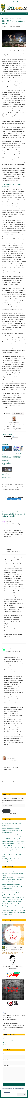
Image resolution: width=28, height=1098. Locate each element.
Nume (7, 1054)
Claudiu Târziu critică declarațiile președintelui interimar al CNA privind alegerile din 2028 (12, 830)
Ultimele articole (18, 413)
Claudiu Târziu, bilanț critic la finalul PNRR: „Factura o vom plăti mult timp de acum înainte (14, 850)
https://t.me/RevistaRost (14, 499)
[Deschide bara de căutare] (26, 13)
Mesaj (7, 1066)
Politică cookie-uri (7, 1092)
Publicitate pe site (7, 1045)
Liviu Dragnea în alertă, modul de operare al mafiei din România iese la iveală (6, 475)
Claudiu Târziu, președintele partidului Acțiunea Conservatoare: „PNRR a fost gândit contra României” (12, 893)
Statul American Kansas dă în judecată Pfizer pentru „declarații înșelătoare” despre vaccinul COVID (18, 454)
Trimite (14, 1085)
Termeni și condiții (8, 1041)
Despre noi (6, 1038)
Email (7, 1060)
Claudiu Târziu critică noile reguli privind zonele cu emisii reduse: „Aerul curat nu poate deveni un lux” (13, 843)
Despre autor (7, 413)
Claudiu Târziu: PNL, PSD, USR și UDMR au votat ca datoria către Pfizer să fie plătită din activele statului (13, 912)
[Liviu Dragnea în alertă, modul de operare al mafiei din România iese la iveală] (7, 469)
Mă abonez (6, 811)
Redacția (5, 1043)
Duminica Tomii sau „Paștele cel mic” (14, 484)
